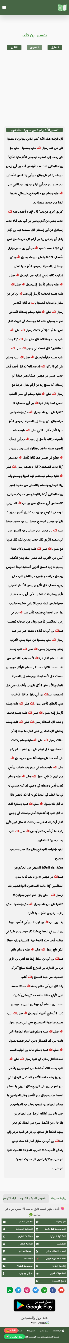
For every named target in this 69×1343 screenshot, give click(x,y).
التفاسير (61, 1244)
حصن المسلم (26, 1251)
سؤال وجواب (26, 1273)
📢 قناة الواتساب (14, 1336)
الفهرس (34, 47)
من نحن (44, 1331)
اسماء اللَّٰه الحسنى (56, 1251)
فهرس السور (26, 1222)
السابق (55, 47)
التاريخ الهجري (25, 1244)
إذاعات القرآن (59, 1266)
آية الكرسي (9, 1198)
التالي (14, 47)
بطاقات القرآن (25, 1236)
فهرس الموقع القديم (32, 1198)
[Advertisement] (34, 88)
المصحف (28, 1259)
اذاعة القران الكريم (56, 1259)
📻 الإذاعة (11, 1330)
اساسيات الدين (58, 1273)
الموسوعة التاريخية (55, 1229)
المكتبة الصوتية (24, 1229)
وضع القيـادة (59, 1281)
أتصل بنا (31, 1331)
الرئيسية (61, 1222)
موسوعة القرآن (25, 1266)
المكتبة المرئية (58, 1236)
